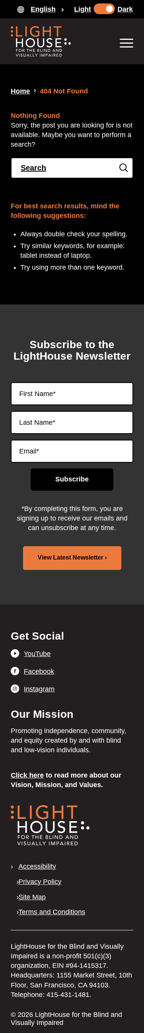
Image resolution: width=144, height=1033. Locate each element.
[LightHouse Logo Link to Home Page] (60, 41)
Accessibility (37, 866)
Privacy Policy (39, 882)
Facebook (39, 671)
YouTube (37, 654)
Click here (27, 775)
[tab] (40, 9)
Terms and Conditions (51, 912)
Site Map (32, 897)
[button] (122, 43)
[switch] (104, 8)
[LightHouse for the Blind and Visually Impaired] (50, 843)
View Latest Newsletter (70, 557)
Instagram (39, 689)
